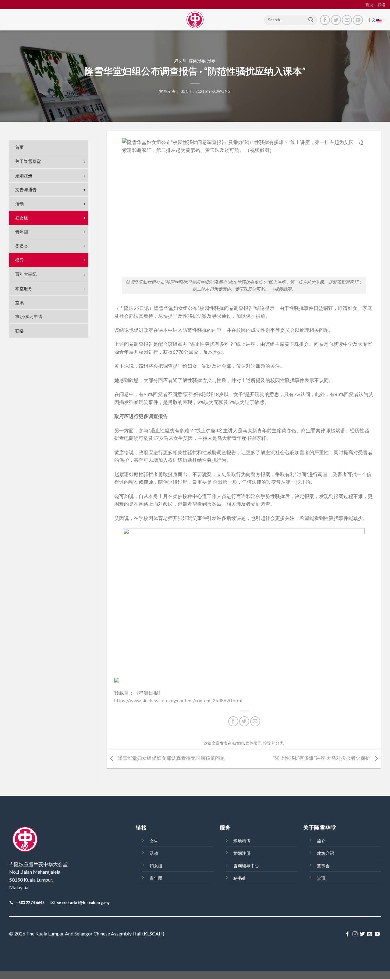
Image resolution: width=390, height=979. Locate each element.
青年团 (156, 878)
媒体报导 (197, 60)
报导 (211, 60)
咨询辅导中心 (246, 865)
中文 (372, 19)
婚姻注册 (241, 853)
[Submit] (311, 20)
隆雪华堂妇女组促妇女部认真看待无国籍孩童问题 (171, 758)
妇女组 (180, 60)
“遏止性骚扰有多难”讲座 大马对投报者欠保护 (322, 758)
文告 (154, 841)
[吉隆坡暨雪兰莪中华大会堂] (195, 19)
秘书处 (239, 878)
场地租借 (241, 841)
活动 (154, 853)
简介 (321, 841)
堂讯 (321, 878)
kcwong (221, 91)
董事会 (323, 865)
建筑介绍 (325, 853)
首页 (369, 4)
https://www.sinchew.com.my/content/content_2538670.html (178, 700)
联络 (381, 4)
